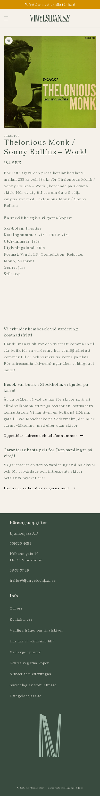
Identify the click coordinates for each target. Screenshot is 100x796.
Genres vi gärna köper (29, 662)
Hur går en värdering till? (32, 641)
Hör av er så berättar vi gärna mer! (36, 487)
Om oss (16, 608)
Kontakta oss (21, 619)
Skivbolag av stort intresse (33, 684)
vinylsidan (32, 787)
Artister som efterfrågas (30, 673)
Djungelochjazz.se (25, 695)
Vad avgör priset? (25, 651)
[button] (6, 18)
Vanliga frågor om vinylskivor (36, 630)
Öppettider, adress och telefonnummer (40, 435)
